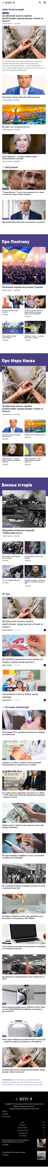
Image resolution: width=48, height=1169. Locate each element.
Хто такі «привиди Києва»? (11, 580)
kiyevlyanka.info (33, 1080)
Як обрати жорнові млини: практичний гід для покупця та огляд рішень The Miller (22, 917)
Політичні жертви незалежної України (22, 287)
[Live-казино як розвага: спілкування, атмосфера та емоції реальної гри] (24, 934)
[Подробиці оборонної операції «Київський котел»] (24, 509)
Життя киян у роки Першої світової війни (11, 557)
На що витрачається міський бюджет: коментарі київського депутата (16, 1141)
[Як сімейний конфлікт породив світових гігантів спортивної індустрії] (24, 874)
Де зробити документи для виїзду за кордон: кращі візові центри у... (22, 660)
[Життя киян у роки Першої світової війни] (12, 547)
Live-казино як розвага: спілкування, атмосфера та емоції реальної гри (24, 947)
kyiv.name (28, 1082)
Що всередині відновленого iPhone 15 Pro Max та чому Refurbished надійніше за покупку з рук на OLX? (23, 1009)
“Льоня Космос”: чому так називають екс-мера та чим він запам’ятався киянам (23, 193)
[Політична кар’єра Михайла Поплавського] (24, 85)
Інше (4, 729)
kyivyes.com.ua (29, 1084)
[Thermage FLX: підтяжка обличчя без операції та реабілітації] (24, 720)
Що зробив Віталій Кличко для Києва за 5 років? (23, 222)
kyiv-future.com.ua (19, 1080)
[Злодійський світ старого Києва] (41, 1155)
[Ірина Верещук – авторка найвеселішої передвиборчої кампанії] (24, 144)
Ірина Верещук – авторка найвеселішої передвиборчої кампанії (19, 157)
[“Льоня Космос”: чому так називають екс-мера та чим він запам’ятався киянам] (24, 180)
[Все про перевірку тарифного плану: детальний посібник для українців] (24, 843)
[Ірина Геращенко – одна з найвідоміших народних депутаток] (35, 450)
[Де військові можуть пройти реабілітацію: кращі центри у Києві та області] (24, 42)
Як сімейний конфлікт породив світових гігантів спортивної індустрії (23, 887)
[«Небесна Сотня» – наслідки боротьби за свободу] (35, 327)
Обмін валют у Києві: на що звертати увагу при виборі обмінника (23, 826)
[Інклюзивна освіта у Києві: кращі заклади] (24, 680)
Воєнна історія (7, 527)
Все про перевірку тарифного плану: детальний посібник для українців (23, 856)
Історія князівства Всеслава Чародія (34, 557)
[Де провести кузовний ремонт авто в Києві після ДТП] (24, 964)
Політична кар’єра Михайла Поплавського (21, 97)
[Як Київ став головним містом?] (24, 114)
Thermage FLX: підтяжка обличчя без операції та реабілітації (23, 733)
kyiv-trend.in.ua (17, 1084)
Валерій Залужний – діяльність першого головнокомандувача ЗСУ (35, 581)
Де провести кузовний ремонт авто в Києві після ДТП (23, 978)
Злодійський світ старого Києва (13, 1152)
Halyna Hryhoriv (7, 665)
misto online (35, 1109)
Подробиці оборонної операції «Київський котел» (18, 531)
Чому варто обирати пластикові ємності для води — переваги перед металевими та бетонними (23, 1040)
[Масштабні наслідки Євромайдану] (12, 327)
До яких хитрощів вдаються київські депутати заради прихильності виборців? (34, 312)
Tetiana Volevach (7, 24)
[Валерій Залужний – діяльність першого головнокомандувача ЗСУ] (35, 571)
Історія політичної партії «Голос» (10, 311)
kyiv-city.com (18, 1082)
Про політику (7, 283)
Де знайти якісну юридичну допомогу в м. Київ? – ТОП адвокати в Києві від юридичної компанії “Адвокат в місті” (23, 795)
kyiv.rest (39, 1084)
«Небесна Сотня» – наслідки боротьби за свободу (34, 337)
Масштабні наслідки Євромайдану (9, 337)
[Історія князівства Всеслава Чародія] (35, 547)
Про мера (5, 13)
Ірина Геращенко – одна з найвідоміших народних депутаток (33, 460)
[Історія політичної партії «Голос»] (12, 301)
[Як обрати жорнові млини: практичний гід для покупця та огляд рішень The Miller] (24, 904)
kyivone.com (37, 1082)
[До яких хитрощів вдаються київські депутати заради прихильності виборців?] (35, 301)
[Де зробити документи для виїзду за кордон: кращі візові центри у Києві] (24, 645)
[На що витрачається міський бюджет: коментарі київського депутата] (41, 1143)
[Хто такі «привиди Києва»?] (12, 571)
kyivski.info (6, 1084)
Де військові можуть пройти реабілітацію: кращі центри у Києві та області (22, 18)
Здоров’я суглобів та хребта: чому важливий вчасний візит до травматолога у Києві (21, 763)
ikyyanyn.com (7, 1082)
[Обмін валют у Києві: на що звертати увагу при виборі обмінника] (24, 813)
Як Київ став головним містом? (16, 127)
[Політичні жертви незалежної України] (24, 265)
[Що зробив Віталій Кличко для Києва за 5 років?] (24, 210)
